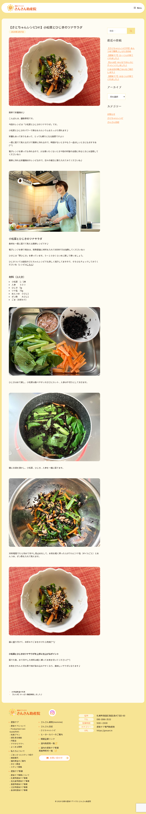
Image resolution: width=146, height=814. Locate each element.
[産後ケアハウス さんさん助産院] (21, 8)
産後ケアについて (18, 725)
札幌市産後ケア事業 (19, 778)
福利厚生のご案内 (18, 761)
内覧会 (13, 740)
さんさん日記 (113, 122)
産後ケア (15, 722)
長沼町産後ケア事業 (19, 790)
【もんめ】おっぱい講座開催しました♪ (27, 694)
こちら (30, 264)
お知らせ (111, 114)
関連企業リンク (48, 738)
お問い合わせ (56, 758)
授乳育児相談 (16, 737)
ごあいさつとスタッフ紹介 (22, 754)
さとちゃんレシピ (115, 118)
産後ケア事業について (20, 775)
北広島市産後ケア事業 (20, 781)
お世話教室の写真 (18, 692)
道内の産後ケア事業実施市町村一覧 (49, 749)
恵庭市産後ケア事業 (19, 784)
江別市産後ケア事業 (19, 787)
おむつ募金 (15, 764)
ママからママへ (17, 743)
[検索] (131, 31)
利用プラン (15, 734)
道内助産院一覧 (48, 743)
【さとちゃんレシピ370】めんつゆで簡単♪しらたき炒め (121, 50)
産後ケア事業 (17, 771)
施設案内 (14, 757)
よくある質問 (16, 746)
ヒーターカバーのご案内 (52, 734)
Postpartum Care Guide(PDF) (17, 730)
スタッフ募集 (16, 767)
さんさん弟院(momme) (52, 722)
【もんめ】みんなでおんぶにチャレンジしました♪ (120, 64)
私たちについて (18, 751)
